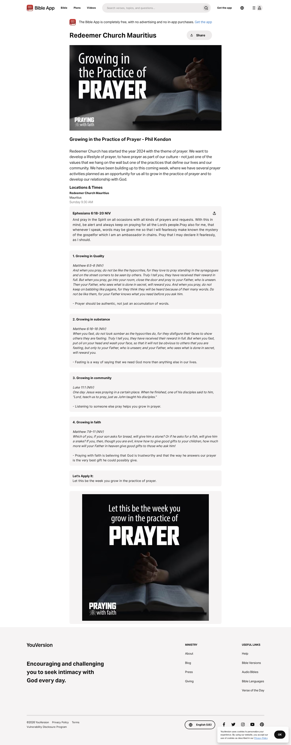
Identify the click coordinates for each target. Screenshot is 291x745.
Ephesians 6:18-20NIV (92, 213)
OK (280, 734)
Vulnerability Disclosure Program (47, 726)
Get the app (224, 7)
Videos (91, 7)
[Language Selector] (242, 8)
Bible (64, 7)
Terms (75, 722)
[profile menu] (256, 8)
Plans (77, 7)
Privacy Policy (60, 722)
